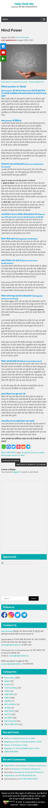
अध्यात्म (7, 691)
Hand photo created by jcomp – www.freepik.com (22, 82)
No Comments (22, 37)
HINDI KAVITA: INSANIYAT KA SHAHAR (31, 464)
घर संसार (7, 708)
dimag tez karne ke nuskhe (32, 452)
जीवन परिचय (9, 711)
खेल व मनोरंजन (10, 704)
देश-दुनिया (8, 718)
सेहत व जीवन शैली (8, 452)
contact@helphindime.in (12, 664)
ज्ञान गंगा (7, 714)
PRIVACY (23, 805)
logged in (17, 472)
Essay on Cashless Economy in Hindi (19, 738)
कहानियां (7, 701)
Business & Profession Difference (32, 765)
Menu (5, 19)
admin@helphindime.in (11, 645)
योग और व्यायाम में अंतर (27, 775)
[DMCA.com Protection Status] (9, 802)
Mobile (7, 681)
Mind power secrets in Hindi (12, 455)
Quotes (7, 684)
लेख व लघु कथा (10, 721)
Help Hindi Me (24, 4)
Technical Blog (10, 688)
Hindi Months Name (10, 460)
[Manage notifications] (5, 803)
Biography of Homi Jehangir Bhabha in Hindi (22, 741)
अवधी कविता (9, 694)
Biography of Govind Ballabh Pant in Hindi (21, 748)
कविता (6, 698)
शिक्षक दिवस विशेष (11, 751)
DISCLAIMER (33, 805)
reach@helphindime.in (18, 656)
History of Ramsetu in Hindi (15, 745)
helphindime (9, 765)
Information (9, 678)
